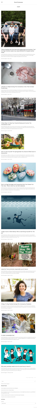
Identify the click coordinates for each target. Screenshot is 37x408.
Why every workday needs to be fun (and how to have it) (15, 366)
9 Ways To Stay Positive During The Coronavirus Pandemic (16, 304)
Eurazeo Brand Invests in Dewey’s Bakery (7, 390)
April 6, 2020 (10, 192)
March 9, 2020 (10, 341)
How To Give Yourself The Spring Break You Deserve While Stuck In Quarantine (18, 152)
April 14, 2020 (10, 159)
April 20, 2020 (10, 130)
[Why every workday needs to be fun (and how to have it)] (18, 354)
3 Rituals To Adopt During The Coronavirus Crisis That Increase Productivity (17, 87)
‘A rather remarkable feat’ (7, 335)
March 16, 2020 (10, 275)
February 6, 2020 (10, 372)
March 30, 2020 (10, 239)
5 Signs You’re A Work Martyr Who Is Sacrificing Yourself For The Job (18, 232)
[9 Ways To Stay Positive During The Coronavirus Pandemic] (18, 290)
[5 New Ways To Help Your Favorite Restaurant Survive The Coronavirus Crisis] (18, 109)
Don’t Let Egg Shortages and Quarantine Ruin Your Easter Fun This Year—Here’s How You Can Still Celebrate (17, 185)
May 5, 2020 (9, 58)
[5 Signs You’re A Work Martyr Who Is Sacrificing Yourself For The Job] (18, 212)
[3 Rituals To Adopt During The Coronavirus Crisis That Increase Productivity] (18, 73)
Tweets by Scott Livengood (5, 383)
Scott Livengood (4, 58)
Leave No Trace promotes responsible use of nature (14, 269)
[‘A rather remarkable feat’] (18, 323)
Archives (2, 401)
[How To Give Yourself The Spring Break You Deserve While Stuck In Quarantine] (12, 141)
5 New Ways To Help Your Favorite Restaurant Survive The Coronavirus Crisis (16, 123)
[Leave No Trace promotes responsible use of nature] (18, 255)
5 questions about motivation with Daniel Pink (8, 396)
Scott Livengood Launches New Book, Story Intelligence (9, 388)
